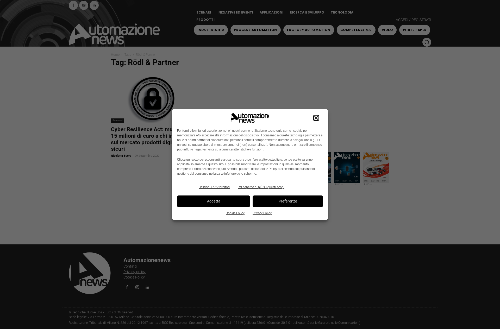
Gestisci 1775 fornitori (214, 187)
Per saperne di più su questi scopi (261, 187)
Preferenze (288, 201)
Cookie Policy (235, 213)
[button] (316, 118)
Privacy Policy (262, 213)
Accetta (213, 201)
